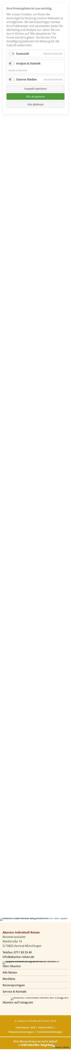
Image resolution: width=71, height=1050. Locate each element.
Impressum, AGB (25, 1027)
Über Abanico (12, 966)
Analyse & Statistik (28, 63)
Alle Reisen (10, 972)
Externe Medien (26, 79)
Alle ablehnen (35, 104)
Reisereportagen (14, 985)
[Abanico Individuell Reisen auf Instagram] (39, 997)
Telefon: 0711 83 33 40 (17, 952)
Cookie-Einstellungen (49, 1031)
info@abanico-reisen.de (18, 957)
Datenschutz (45, 1027)
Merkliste (9, 979)
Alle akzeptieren (35, 96)
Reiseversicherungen (21, 1031)
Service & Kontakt (14, 991)
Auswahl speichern (35, 88)
